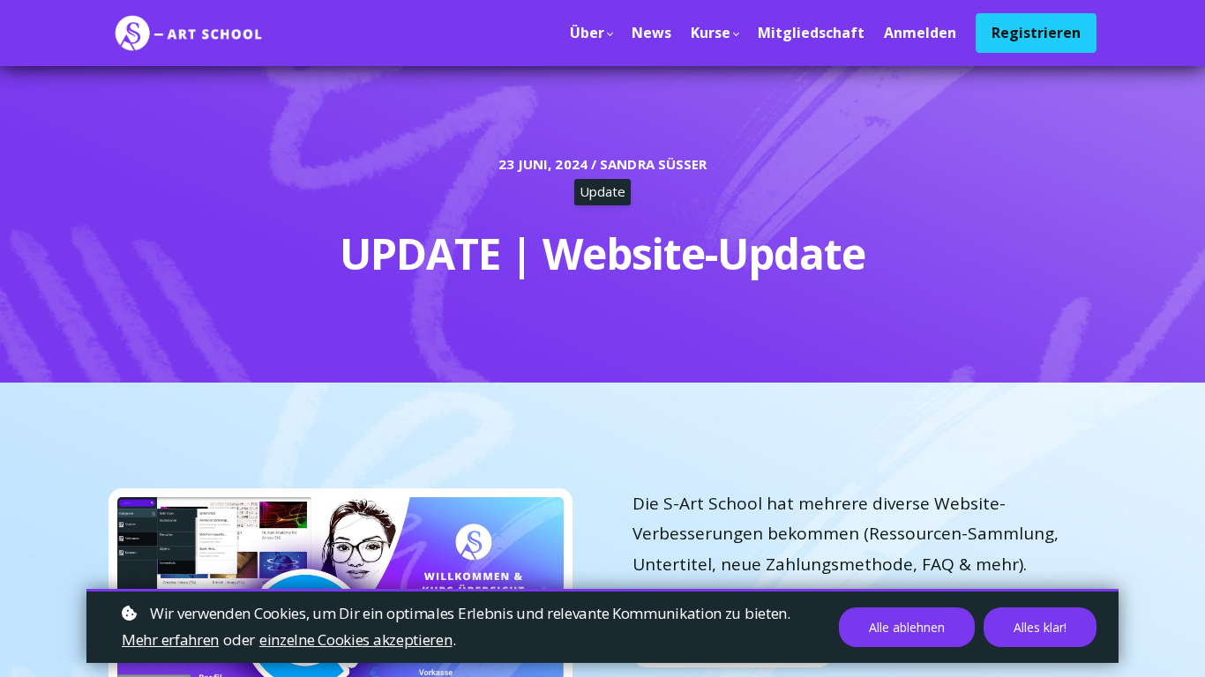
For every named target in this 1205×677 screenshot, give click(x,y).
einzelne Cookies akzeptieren (356, 639)
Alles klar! (1040, 627)
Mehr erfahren (170, 639)
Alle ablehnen (907, 627)
